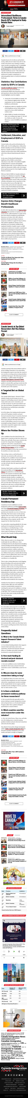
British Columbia (10, 896)
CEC (19, 1043)
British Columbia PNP (19, 1034)
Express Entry (5, 1045)
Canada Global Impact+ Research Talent (12, 741)
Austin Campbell (10, 26)
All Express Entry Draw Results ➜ (10, 1003)
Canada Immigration (9, 1035)
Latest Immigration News (20, 1052)
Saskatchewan (20, 1056)
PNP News (3, 1056)
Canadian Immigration (7, 743)
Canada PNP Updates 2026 (20, 1082)
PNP (13, 1055)
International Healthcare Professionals (12, 251)
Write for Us (13, 1088)
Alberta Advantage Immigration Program (12, 1033)
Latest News (4, 1053)
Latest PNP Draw (11, 1053)
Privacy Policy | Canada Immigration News (18, 1090)
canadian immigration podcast (9, 1043)
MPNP (24, 1053)
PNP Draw (19, 1055)
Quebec (12, 1056)
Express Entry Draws (9, 1082)
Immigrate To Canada (20, 1081)
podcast (8, 1056)
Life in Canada (20, 1084)
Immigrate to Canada (18, 249)
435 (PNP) (4, 996)
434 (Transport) (4, 999)
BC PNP (22, 1033)
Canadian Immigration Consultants (10, 1086)
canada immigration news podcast (10, 1038)
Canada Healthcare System (17, 246)
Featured (19, 743)
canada (3, 1035)
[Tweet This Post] (11, 51)
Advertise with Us (20, 1088)
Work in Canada (6, 253)
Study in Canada (20, 1058)
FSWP (23, 1047)
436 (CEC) (4, 993)
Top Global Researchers (17, 746)
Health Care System (7, 249)
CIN (15, 743)
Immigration (5, 250)
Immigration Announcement (11, 1084)
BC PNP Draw (3, 1034)
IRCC (11, 1052)
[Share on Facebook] (5, 51)
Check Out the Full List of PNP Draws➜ (11, 910)
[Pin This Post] (17, 51)
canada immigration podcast (8, 1039)
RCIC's (16, 1056)
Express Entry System (6, 1046)
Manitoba (8, 900)
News (2, 1055)
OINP (5, 1055)
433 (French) (5, 1001)
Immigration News (18, 1051)
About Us (7, 1088)
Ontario (9, 1055)
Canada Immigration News (8, 742)
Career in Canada (22, 1086)
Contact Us (5, 1090)
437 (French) (5, 991)
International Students (5, 1052)
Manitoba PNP (19, 1053)
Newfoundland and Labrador (10, 894)
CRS (25, 1043)
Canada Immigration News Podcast (20, 1079)
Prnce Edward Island (11, 906)
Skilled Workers (6, 746)
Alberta (2, 1033)
